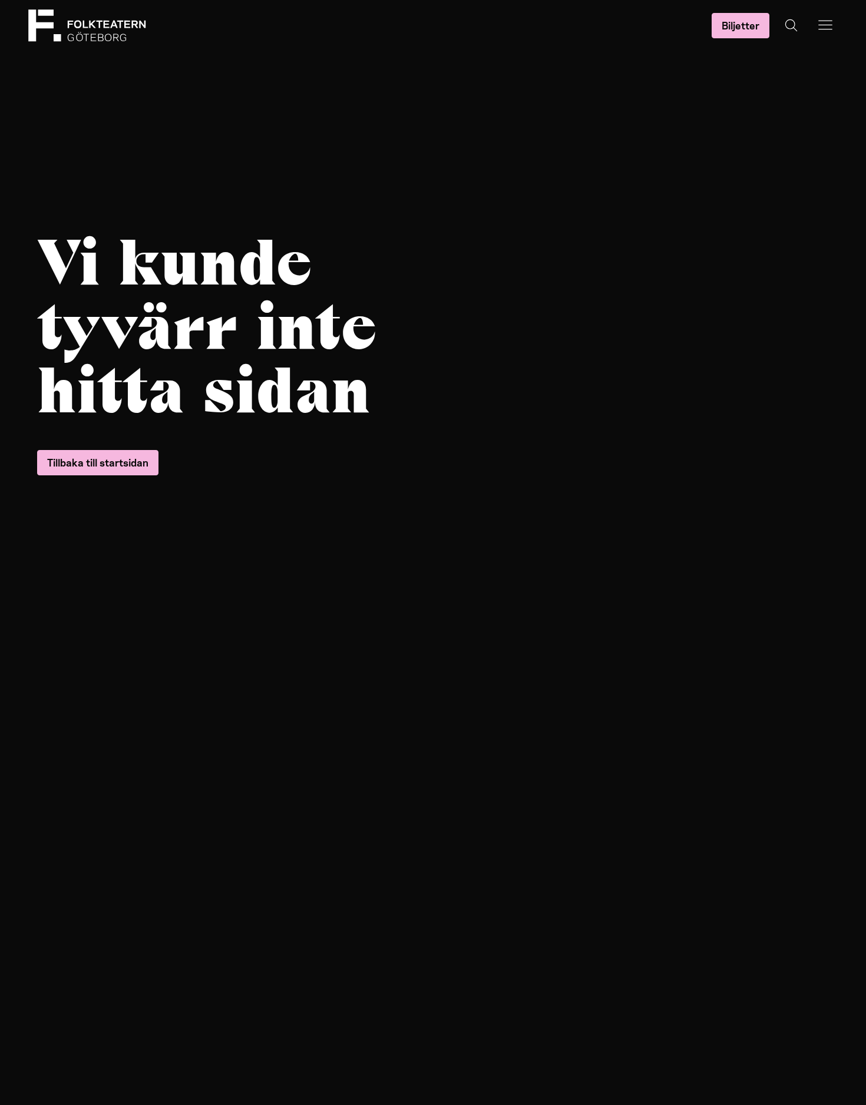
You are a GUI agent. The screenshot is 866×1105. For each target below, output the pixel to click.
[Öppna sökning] (791, 25)
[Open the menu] (825, 25)
